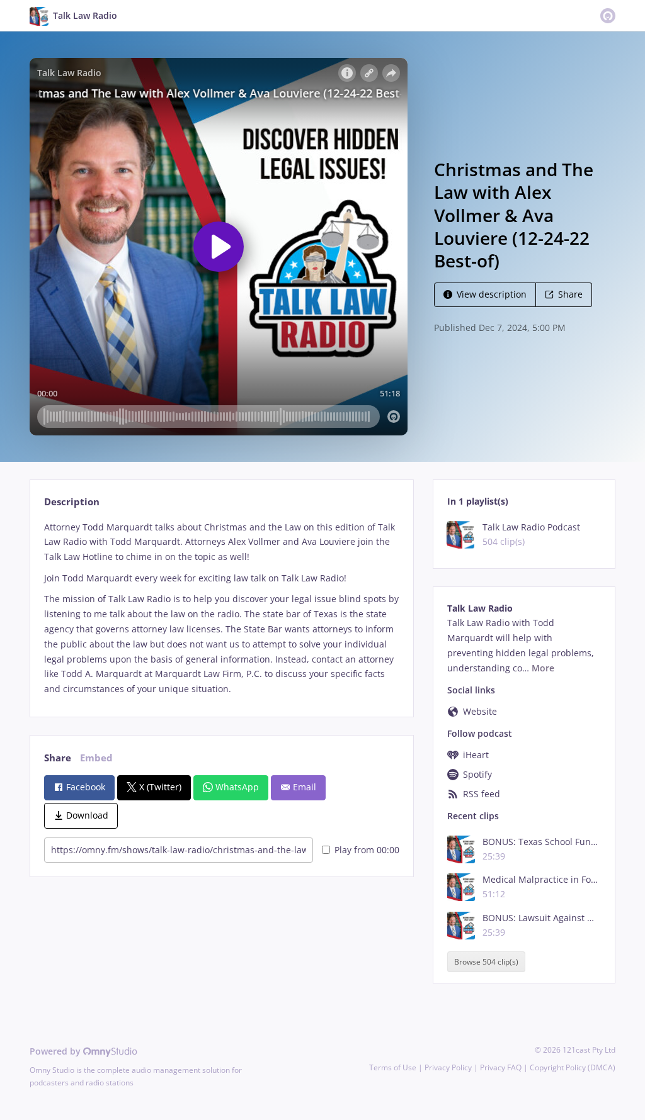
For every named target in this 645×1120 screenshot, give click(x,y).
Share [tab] (57, 757)
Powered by (56, 1051)
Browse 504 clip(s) (486, 961)
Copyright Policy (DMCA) (572, 1067)
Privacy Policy (448, 1067)
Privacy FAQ (501, 1067)
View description (492, 294)
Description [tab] (72, 501)
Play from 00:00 (366, 850)
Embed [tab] (96, 757)
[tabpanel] (221, 608)
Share (570, 294)
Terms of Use (392, 1067)
